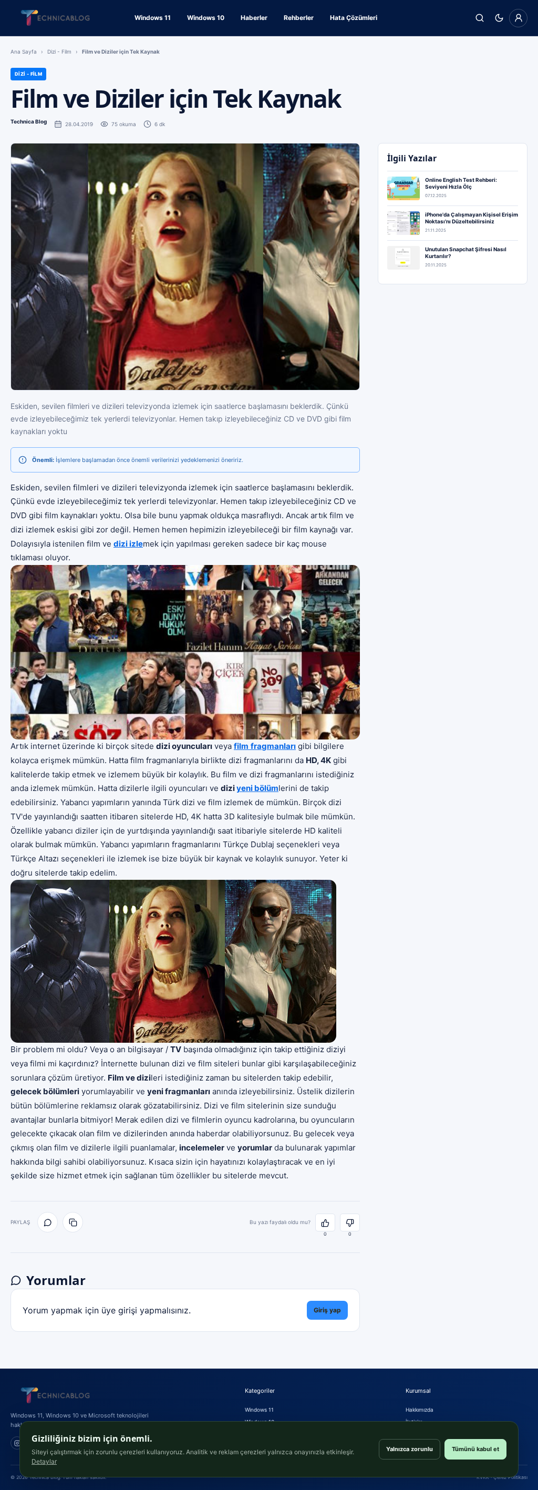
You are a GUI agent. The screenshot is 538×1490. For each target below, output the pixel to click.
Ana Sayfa (24, 51)
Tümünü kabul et (475, 1449)
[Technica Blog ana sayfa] (55, 18)
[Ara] (479, 18)
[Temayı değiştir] (499, 18)
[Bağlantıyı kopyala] (73, 1222)
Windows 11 (152, 18)
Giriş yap (327, 1310)
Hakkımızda (419, 1409)
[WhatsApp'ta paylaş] (47, 1222)
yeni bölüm (257, 788)
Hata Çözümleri (353, 18)
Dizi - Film (59, 51)
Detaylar (44, 1461)
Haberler (254, 18)
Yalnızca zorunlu (409, 1449)
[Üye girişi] (518, 18)
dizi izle (128, 544)
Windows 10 (205, 18)
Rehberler (299, 18)
